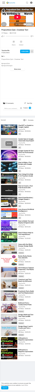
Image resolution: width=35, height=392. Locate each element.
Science (21, 253)
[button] (31, 3)
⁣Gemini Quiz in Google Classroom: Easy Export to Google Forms (26, 140)
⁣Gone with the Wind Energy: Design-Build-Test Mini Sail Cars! (25, 246)
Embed (21, 45)
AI (19, 134)
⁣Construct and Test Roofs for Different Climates (25, 281)
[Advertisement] (17, 85)
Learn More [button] (24, 385)
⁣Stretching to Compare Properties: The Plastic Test (26, 269)
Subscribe (24, 51)
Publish (26, 108)
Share (14, 45)
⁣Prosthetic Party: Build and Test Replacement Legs (26, 292)
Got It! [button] (5, 388)
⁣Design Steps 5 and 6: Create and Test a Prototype (25, 328)
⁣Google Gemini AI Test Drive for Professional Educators (26, 152)
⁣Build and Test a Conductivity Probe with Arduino (25, 304)
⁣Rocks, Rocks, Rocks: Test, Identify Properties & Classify (25, 257)
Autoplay (31, 120)
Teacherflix (5, 50)
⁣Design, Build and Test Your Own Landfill (25, 315)
